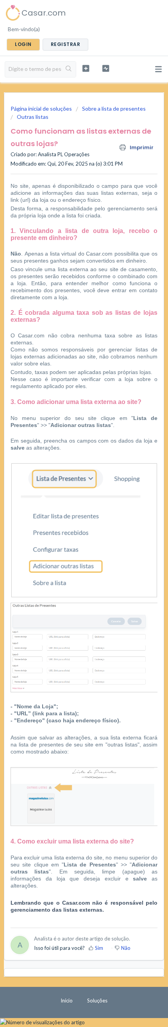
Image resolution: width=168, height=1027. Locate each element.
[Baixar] (69, 520)
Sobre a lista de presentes (114, 108)
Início (67, 1000)
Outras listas (32, 116)
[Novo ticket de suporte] (86, 68)
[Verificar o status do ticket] (106, 68)
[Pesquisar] (69, 69)
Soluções (97, 1000)
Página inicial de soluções (42, 108)
